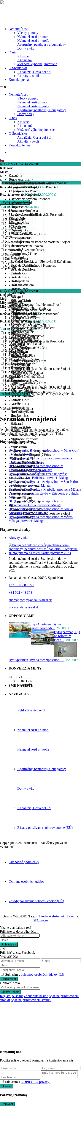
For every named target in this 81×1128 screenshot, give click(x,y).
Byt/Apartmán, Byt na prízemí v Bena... (67, 636)
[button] (40, 87)
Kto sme (23, 56)
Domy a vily (25, 48)
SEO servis (40, 920)
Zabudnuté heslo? (36, 996)
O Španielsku (18, 68)
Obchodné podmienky (24, 862)
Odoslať (7, 1086)
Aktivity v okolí (28, 76)
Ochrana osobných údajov (26, 881)
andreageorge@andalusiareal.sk (30, 600)
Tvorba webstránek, (51, 916)
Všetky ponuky (27, 33)
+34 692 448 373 (20, 592)
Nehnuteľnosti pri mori (33, 36)
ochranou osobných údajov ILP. (42, 974)
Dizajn (71, 916)
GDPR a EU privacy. (35, 1082)
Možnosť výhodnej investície (37, 64)
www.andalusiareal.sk (24, 607)
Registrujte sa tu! (11, 996)
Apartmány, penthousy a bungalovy (41, 44)
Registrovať (9, 978)
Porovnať (7, 1104)
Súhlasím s (34, 974)
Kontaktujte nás (19, 79)
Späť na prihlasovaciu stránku (31, 1000)
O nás (13, 52)
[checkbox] (2, 1081)
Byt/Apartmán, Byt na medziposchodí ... (46, 626)
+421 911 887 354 (21, 585)
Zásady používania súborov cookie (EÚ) (45, 827)
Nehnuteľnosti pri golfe (33, 40)
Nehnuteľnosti (18, 29)
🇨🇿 (2, 160)
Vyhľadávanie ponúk (31, 710)
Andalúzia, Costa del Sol (34, 72)
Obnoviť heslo (10, 991)
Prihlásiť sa (9, 944)
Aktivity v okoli (19, 538)
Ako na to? (24, 60)
